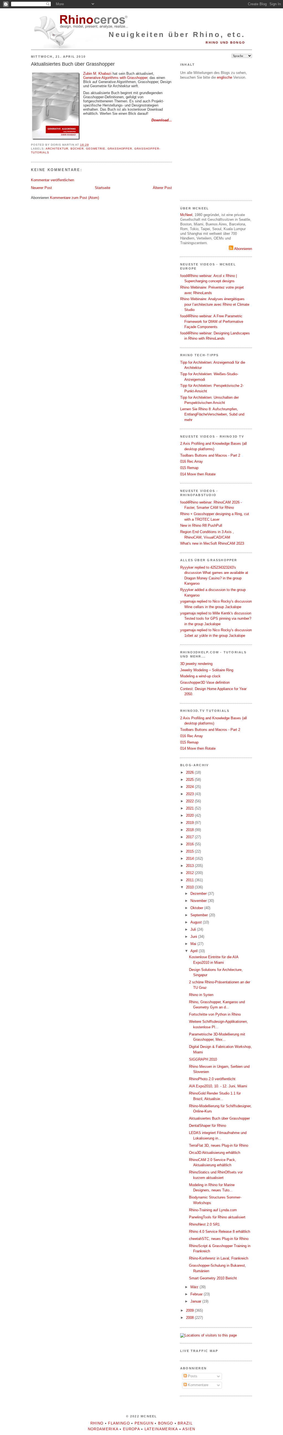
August (196, 922)
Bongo (165, 1423)
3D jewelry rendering (196, 664)
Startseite (102, 188)
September (199, 915)
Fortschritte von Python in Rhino (215, 1014)
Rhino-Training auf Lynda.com (213, 1210)
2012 (190, 873)
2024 (190, 787)
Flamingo (119, 1423)
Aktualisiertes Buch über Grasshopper (73, 64)
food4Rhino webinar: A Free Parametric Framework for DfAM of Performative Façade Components (211, 321)
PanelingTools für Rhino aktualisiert (217, 1217)
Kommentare (197, 1385)
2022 (190, 801)
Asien (188, 1429)
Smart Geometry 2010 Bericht (213, 1278)
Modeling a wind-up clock (200, 676)
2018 (190, 830)
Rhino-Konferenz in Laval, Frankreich (218, 1258)
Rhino (97, 1423)
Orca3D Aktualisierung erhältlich (214, 1153)
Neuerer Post (41, 188)
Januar (196, 1301)
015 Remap (189, 468)
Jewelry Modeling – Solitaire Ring (206, 670)
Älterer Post (162, 188)
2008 (190, 1318)
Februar (197, 1294)
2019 (190, 823)
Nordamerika (103, 1429)
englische (224, 77)
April (194, 951)
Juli (193, 929)
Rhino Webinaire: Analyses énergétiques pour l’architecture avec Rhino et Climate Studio (214, 304)
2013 (190, 866)
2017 (190, 837)
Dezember (199, 893)
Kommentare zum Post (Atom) (74, 198)
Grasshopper (120, 148)
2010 (190, 887)
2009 (190, 1310)
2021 (190, 808)
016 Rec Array (191, 461)
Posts (192, 1376)
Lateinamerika (161, 1429)
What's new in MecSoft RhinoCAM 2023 (212, 543)
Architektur (57, 148)
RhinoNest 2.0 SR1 (204, 1224)
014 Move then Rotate (198, 474)
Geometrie (95, 148)
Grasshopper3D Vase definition (205, 682)
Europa (131, 1429)
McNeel (186, 215)
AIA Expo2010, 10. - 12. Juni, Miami (218, 1086)
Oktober (197, 908)
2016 (190, 844)
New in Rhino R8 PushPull (201, 525)
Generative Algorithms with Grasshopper (115, 78)
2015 (190, 851)
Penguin (144, 1423)
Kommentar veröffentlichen (52, 180)
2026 (190, 772)
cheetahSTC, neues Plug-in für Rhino (218, 1239)
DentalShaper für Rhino (207, 1125)
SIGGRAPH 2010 (203, 1059)
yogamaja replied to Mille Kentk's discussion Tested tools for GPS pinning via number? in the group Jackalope (215, 618)
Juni (194, 937)
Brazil (185, 1423)
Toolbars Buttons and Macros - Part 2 (210, 455)
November (199, 901)
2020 (190, 815)
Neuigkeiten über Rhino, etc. (177, 34)
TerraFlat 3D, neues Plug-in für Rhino (218, 1145)
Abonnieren (242, 249)
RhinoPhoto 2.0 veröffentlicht (212, 1079)
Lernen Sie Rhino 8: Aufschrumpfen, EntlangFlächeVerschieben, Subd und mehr (212, 414)
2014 (190, 858)
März (195, 1287)
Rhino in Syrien (201, 995)
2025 (190, 780)
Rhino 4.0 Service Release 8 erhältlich (219, 1231)
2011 (190, 880)
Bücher (77, 148)
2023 (190, 794)
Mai (193, 944)
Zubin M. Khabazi (97, 73)
